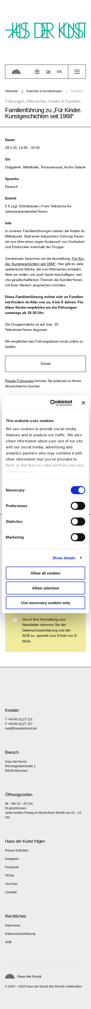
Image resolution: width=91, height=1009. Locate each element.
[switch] (78, 506)
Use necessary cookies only (45, 603)
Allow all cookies (45, 573)
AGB (8, 942)
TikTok (9, 875)
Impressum (12, 925)
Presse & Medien (17, 850)
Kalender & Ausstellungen (44, 91)
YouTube (11, 884)
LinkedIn (11, 892)
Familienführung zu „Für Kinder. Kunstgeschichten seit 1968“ (78, 91)
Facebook (12, 867)
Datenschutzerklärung (20, 934)
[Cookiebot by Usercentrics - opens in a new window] (53, 403)
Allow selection (45, 588)
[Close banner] (83, 403)
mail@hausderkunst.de (21, 728)
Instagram (12, 859)
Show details (63, 558)
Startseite (11, 91)
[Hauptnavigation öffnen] (77, 71)
